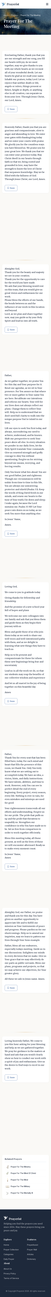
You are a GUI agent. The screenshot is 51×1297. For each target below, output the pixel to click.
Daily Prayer (9, 1259)
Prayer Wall (32, 1249)
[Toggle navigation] (47, 4)
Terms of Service (11, 1278)
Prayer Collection (11, 1249)
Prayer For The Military (20, 1186)
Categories (8, 1254)
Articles (30, 1254)
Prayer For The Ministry (21, 1167)
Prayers (14, 15)
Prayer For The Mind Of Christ (23, 1173)
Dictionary (31, 1259)
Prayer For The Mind (19, 1180)
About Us (8, 1269)
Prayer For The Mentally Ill (22, 1193)
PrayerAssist (32, 1245)
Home (6, 15)
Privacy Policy (10, 1273)
